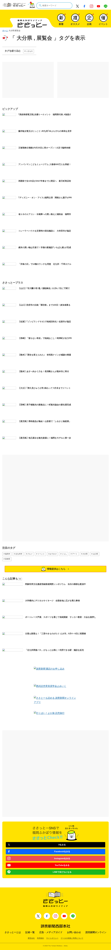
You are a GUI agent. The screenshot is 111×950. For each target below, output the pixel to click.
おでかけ (53, 554)
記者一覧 (30, 932)
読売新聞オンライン (96, 932)
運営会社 (31, 938)
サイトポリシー (52, 938)
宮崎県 (7, 559)
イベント (41, 554)
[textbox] (54, 5)
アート (74, 554)
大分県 (85, 554)
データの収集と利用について (72, 938)
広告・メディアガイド (50, 932)
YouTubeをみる (62, 865)
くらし (64, 554)
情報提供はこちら (56, 569)
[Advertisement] (28, 80)
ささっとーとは (13, 932)
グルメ (30, 554)
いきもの (29, 51)
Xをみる (62, 844)
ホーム (5, 30)
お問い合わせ (74, 932)
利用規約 (40, 938)
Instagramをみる (62, 858)
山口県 (95, 554)
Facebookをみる (62, 851)
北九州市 (18, 554)
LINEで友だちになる (62, 872)
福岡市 (7, 554)
